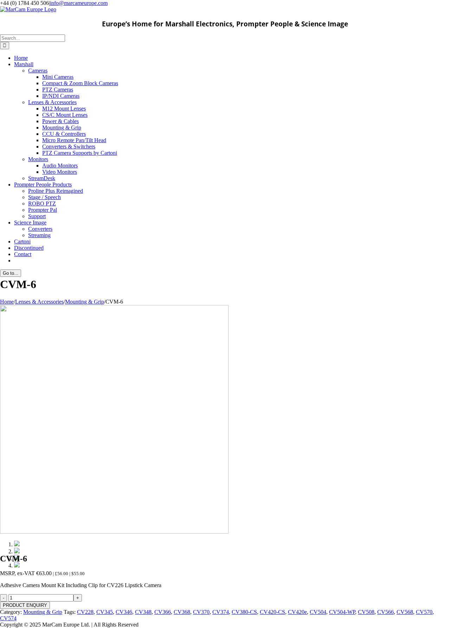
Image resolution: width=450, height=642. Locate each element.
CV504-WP (342, 612)
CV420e (297, 612)
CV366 (162, 612)
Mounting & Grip (42, 612)
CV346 (124, 612)
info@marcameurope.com (79, 3)
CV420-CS (272, 612)
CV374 (220, 612)
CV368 (182, 612)
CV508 (366, 612)
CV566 (385, 612)
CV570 (424, 612)
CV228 (85, 612)
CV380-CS (244, 612)
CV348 (143, 612)
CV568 (405, 612)
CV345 (104, 612)
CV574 (8, 618)
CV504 (318, 612)
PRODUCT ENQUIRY (25, 605)
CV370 (201, 612)
